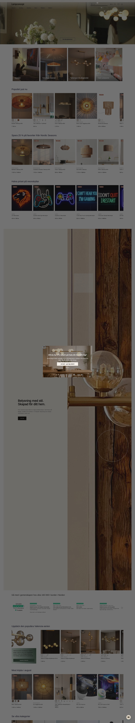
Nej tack (67, 367)
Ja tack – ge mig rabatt (67, 364)
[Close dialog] (44, 347)
